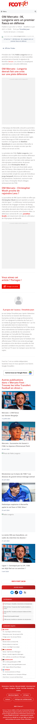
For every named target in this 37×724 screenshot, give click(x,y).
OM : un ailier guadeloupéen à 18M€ (12, 661)
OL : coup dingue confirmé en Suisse (12, 631)
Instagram (12, 688)
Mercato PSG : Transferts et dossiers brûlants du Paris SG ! (17, 612)
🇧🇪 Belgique (7, 639)
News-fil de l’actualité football (11, 616)
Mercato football (20, 686)
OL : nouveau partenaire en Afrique (11, 672)
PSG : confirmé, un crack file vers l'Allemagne (14, 657)
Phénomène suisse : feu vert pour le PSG (13, 634)
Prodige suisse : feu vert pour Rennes (12, 637)
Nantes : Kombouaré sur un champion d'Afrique (14, 674)
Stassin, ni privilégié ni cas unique (11, 647)
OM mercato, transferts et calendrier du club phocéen (17, 619)
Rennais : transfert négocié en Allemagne (13, 654)
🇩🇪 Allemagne (7, 649)
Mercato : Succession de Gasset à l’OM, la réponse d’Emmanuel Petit (16, 444)
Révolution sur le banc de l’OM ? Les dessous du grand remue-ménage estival (18, 475)
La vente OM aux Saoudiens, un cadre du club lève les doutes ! (14, 536)
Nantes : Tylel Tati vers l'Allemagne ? (12, 651)
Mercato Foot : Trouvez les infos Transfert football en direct (17, 607)
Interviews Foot (30, 686)
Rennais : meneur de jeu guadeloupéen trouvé (14, 664)
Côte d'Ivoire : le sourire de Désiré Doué (13, 677)
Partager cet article (12, 286)
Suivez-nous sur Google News (16, 373)
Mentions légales (13, 695)
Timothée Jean (27, 309)
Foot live (12, 686)
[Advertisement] (18, 101)
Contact (7, 699)
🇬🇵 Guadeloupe (8, 659)
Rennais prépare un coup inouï (10, 644)
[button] (35, 11)
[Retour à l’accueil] (18, 4)
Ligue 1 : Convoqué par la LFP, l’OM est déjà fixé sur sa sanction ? (16, 566)
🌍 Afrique (6, 669)
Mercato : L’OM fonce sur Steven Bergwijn (10, 414)
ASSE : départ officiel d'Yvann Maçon (12, 667)
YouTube (23, 688)
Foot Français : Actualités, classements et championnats (18, 604)
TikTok (18, 688)
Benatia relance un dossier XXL (10, 641)
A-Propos (26, 695)
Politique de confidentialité (23, 699)
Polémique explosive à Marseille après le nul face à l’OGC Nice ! (15, 505)
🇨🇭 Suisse (6, 629)
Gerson (10, 61)
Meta (6, 688)
